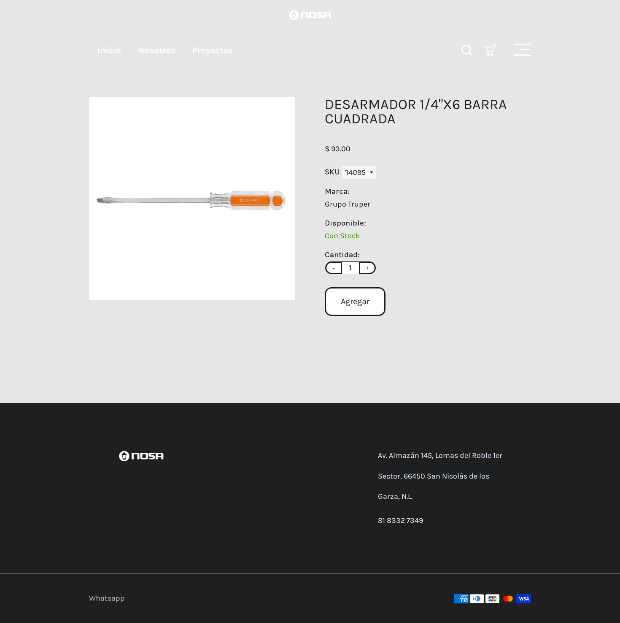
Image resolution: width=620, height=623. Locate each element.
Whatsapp (107, 598)
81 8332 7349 (400, 520)
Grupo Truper (347, 204)
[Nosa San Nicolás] (310, 14)
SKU (333, 172)
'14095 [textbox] (355, 172)
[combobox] (359, 172)
